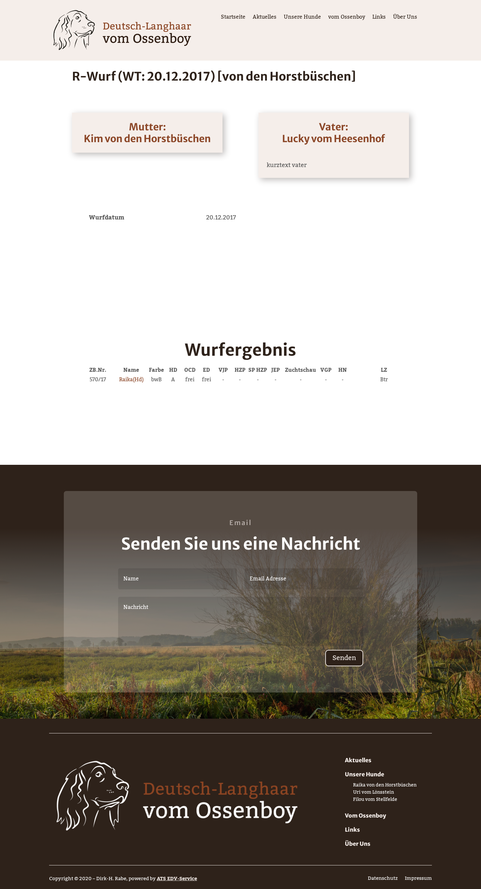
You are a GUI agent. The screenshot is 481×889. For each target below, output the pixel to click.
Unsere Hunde (302, 18)
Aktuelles (264, 18)
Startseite (233, 18)
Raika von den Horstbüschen (385, 786)
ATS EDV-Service (177, 878)
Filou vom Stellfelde (375, 800)
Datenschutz (383, 879)
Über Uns (405, 18)
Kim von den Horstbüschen (147, 138)
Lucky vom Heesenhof (333, 138)
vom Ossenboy (346, 18)
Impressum (418, 879)
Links (379, 18)
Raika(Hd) (131, 379)
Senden (344, 658)
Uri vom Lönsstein (373, 793)
